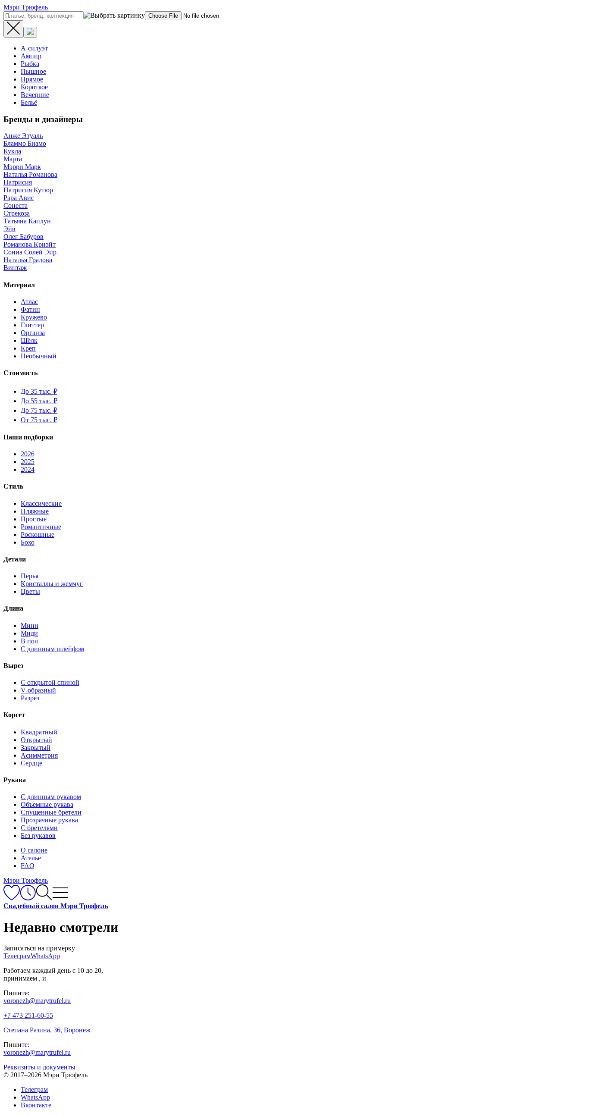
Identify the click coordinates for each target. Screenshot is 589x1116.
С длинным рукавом (51, 796)
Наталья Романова (30, 174)
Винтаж (15, 267)
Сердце (31, 763)
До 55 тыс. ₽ (39, 400)
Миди (29, 633)
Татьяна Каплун (27, 221)
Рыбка (30, 63)
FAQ (27, 865)
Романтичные (41, 526)
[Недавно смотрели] (28, 898)
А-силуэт (34, 48)
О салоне (34, 850)
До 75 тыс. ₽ (39, 410)
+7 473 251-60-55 (28, 1015)
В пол (29, 641)
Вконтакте (36, 1105)
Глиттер (32, 325)
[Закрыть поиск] (13, 29)
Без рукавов (38, 835)
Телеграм (34, 1089)
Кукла (12, 151)
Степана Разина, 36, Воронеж (47, 1030)
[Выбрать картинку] (30, 32)
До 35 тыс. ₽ (39, 391)
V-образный (38, 690)
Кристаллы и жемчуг (52, 583)
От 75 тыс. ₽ (39, 419)
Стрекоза (16, 213)
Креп (28, 348)
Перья (29, 576)
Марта (12, 159)
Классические (41, 503)
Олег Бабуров (23, 236)
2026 (27, 454)
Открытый (36, 739)
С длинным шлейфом (52, 648)
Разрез (30, 698)
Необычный (38, 356)
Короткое (34, 87)
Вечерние (35, 94)
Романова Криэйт (29, 244)
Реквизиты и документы (39, 1067)
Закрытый (35, 747)
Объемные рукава (47, 804)
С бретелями (39, 827)
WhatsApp (35, 1097)
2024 (27, 469)
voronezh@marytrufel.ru (37, 1000)
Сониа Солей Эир (29, 252)
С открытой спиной (50, 682)
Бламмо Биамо (24, 143)
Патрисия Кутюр (28, 190)
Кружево (34, 317)
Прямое (32, 79)
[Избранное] (11, 898)
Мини (29, 625)
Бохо (27, 542)
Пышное (33, 71)
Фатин (30, 309)
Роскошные (37, 534)
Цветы (30, 591)
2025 (27, 461)
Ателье (31, 858)
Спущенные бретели (51, 812)
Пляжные (35, 511)
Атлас (29, 301)
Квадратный (39, 732)
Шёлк (29, 340)
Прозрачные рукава (49, 820)
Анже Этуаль (23, 135)
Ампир (31, 56)
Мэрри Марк (22, 166)
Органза (33, 332)
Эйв (9, 228)
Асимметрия (39, 755)
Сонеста (15, 205)
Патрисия (17, 182)
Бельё (29, 102)
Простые (34, 519)
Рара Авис (18, 197)
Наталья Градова (27, 259)
